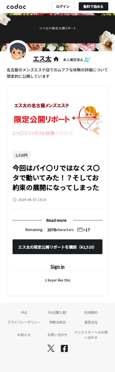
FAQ (24, 312)
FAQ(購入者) (57, 312)
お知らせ (24, 334)
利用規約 (91, 312)
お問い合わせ (57, 334)
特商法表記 (57, 322)
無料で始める (93, 6)
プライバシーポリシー (24, 322)
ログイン (63, 6)
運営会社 (91, 322)
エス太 (42, 58)
